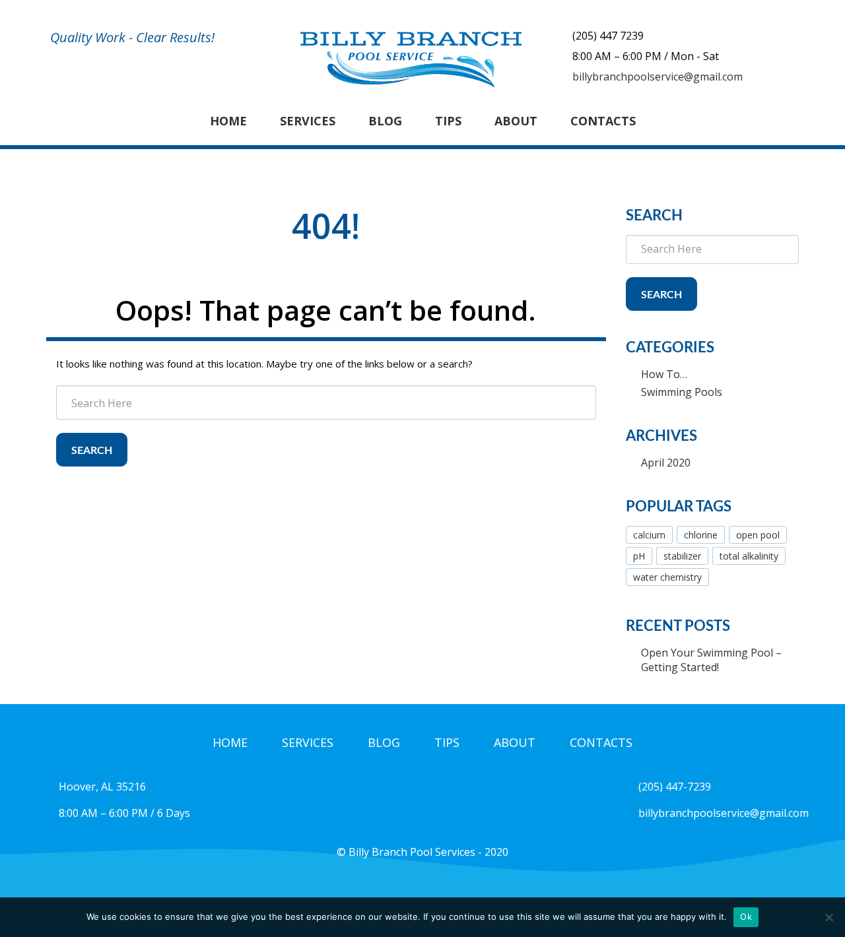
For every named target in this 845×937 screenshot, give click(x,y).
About (515, 121)
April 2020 (666, 462)
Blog (385, 121)
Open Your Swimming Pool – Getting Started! (711, 659)
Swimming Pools (681, 392)
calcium (649, 535)
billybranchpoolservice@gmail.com (657, 76)
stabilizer (682, 556)
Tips (448, 121)
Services (307, 121)
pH (639, 556)
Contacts (603, 121)
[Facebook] (422, 886)
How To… (664, 374)
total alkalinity (749, 556)
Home (228, 121)
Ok (746, 916)
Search (91, 450)
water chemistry (667, 577)
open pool (758, 535)
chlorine (701, 535)
